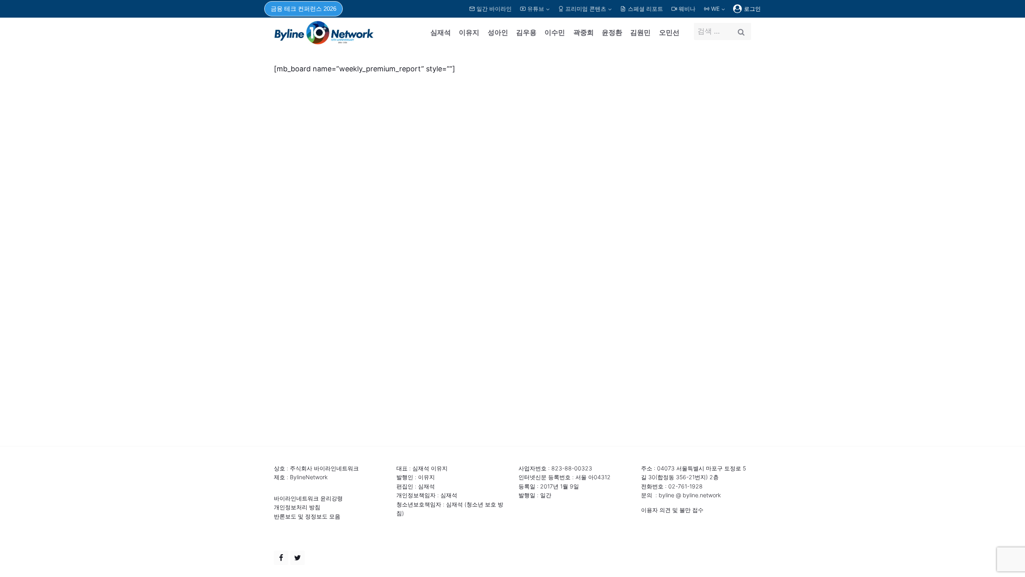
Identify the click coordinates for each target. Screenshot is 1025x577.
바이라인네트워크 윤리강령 (308, 498)
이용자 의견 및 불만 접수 (672, 509)
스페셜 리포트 (645, 8)
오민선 (669, 32)
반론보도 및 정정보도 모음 (307, 516)
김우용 (526, 32)
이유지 (469, 32)
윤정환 (612, 32)
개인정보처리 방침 (297, 507)
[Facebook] (281, 558)
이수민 (555, 32)
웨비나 (687, 8)
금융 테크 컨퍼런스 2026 (303, 8)
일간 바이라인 (494, 8)
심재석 (440, 32)
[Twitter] (297, 558)
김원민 (640, 32)
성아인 (498, 32)
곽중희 (583, 32)
